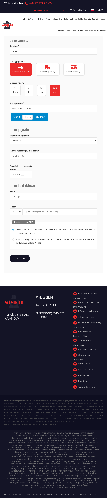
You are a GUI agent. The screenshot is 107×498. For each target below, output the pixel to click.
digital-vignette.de (36, 443)
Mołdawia (73, 18)
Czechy (48, 18)
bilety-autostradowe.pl (82, 436)
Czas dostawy (94, 30)
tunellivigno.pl (55, 461)
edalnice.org (80, 443)
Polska (80, 18)
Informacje (84, 30)
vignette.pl (15, 466)
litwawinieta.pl (74, 447)
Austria (34, 18)
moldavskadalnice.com (22, 452)
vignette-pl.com (35, 464)
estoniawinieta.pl (66, 445)
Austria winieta (84, 364)
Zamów (19, 258)
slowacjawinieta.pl (43, 459)
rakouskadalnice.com (62, 454)
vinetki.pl (46, 466)
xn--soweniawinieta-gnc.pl (52, 485)
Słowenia (103, 18)
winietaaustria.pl (66, 471)
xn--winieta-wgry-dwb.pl (66, 487)
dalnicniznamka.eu (17, 443)
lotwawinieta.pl (49, 450)
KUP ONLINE (79, 10)
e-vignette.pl (53, 443)
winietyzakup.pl (73, 482)
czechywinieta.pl (53, 440)
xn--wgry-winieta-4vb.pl (77, 485)
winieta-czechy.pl (53, 468)
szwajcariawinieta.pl (18, 461)
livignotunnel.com (16, 450)
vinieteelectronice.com (85, 466)
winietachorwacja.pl (40, 473)
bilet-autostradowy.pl (59, 436)
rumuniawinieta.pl (83, 454)
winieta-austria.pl (35, 468)
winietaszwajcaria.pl (72, 478)
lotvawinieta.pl (33, 450)
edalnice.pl (94, 443)
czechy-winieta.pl (35, 440)
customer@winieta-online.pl (50, 10)
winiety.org (48, 480)
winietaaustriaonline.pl (86, 471)
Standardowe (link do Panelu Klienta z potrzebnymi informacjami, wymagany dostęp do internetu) (55, 232)
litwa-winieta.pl (58, 447)
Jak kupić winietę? (86, 317)
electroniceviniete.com (45, 445)
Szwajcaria (62, 30)
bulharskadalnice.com (57, 438)
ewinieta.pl (16, 447)
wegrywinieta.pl (18, 468)
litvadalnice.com (42, 447)
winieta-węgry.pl (36, 471)
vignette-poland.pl (54, 464)
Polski (97, 10)
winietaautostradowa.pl (18, 473)
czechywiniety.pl (70, 440)
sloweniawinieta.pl (61, 459)
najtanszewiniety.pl (63, 452)
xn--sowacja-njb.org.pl (28, 485)
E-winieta (82, 381)
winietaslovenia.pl (15, 478)
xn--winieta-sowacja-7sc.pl (41, 487)
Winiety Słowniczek (87, 387)
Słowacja (95, 18)
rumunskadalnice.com (22, 457)
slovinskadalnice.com (85, 457)
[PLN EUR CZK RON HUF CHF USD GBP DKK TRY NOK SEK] (27, 117)
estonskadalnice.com (85, 445)
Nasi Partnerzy (85, 375)
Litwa (61, 18)
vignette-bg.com (89, 461)
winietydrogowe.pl (64, 480)
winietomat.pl (34, 480)
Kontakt (103, 30)
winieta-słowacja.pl (87, 468)
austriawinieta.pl (40, 436)
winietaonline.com (53, 475)
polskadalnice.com (42, 454)
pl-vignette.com (23, 454)
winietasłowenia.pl (91, 478)
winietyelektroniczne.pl (85, 480)
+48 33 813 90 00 (40, 3)
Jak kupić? (27, 18)
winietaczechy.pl (58, 473)
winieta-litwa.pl (70, 468)
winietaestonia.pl (76, 473)
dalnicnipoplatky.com (90, 440)
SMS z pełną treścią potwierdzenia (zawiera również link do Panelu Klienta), (55, 241)
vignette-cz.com (18, 464)
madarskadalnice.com (89, 450)
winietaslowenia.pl (52, 478)
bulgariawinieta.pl (37, 438)
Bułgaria (41, 18)
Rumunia (87, 18)
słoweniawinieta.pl (38, 461)
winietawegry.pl (18, 480)
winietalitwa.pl (93, 473)
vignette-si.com (89, 464)
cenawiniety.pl (76, 438)
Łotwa (66, 18)
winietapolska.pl (72, 475)
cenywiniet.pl (91, 438)
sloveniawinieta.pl (43, 457)
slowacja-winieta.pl (23, 459)
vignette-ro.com (72, 464)
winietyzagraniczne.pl (53, 482)
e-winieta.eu (67, 443)
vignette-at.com (71, 461)
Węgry (69, 30)
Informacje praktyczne (88, 311)
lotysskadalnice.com (67, 450)
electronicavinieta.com (22, 445)
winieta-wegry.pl (18, 471)
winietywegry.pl (34, 482)
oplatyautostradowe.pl (85, 452)
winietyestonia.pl (17, 482)
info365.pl (28, 447)
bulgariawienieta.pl (18, 438)
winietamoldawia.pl (34, 475)
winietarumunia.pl (89, 475)
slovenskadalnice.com (63, 457)
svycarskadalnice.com (82, 459)
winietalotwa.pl (16, 475)
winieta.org (51, 471)
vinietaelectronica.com (62, 466)
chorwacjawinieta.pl (16, 440)
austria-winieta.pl (23, 436)
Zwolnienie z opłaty (87, 349)
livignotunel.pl (89, 447)
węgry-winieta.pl (89, 482)
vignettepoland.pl (31, 466)
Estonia (55, 18)
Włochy (76, 30)
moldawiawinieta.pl (44, 452)
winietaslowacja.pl (34, 478)
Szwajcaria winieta (86, 369)
